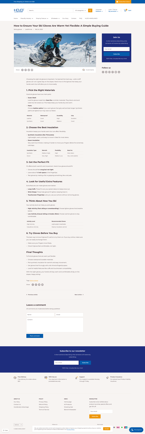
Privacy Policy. (71, 429)
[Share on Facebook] (22, 70)
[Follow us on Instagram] (109, 72)
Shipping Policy (44, 407)
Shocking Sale (68, 407)
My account (112, 11)
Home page (67, 402)
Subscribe (116, 54)
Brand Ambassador (70, 409)
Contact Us (17, 404)
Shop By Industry (26, 18)
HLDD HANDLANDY (91, 18)
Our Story (65, 18)
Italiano (17, 424)
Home (16, 18)
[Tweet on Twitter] (29, 70)
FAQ (80, 18)
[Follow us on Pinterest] (112, 72)
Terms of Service (44, 409)
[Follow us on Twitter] (106, 72)
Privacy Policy (43, 402)
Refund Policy (43, 404)
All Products (68, 404)
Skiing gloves (18, 29)
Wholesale (54, 18)
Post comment (35, 336)
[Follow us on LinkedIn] (119, 72)
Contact (73, 18)
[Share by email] (32, 70)
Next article (78, 294)
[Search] (90, 10)
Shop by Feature (41, 18)
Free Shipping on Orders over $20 (24, 1)
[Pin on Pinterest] (25, 70)
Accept (107, 428)
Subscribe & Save (124, 1)
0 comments (90, 70)
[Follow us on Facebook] (103, 72)
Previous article (33, 294)
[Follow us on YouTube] (116, 72)
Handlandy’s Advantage (21, 407)
